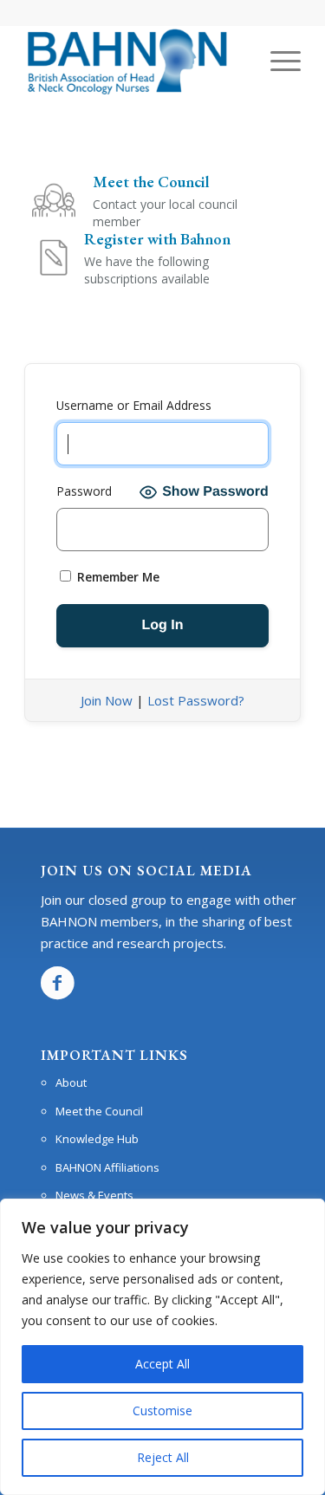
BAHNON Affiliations (107, 1167)
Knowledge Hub (97, 1139)
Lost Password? (195, 700)
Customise (162, 1410)
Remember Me (116, 577)
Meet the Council (99, 1111)
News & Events (94, 1195)
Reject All (163, 1457)
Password (84, 491)
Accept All (162, 1363)
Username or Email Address (133, 405)
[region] (162, 1347)
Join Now (107, 700)
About (71, 1082)
